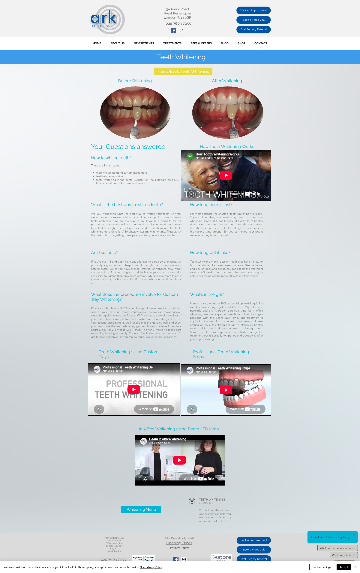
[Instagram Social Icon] (181, 30)
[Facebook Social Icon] (173, 30)
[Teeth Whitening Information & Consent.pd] (192, 501)
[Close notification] (354, 534)
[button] (172, 43)
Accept (344, 567)
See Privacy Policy (151, 567)
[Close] (355, 567)
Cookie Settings (322, 567)
